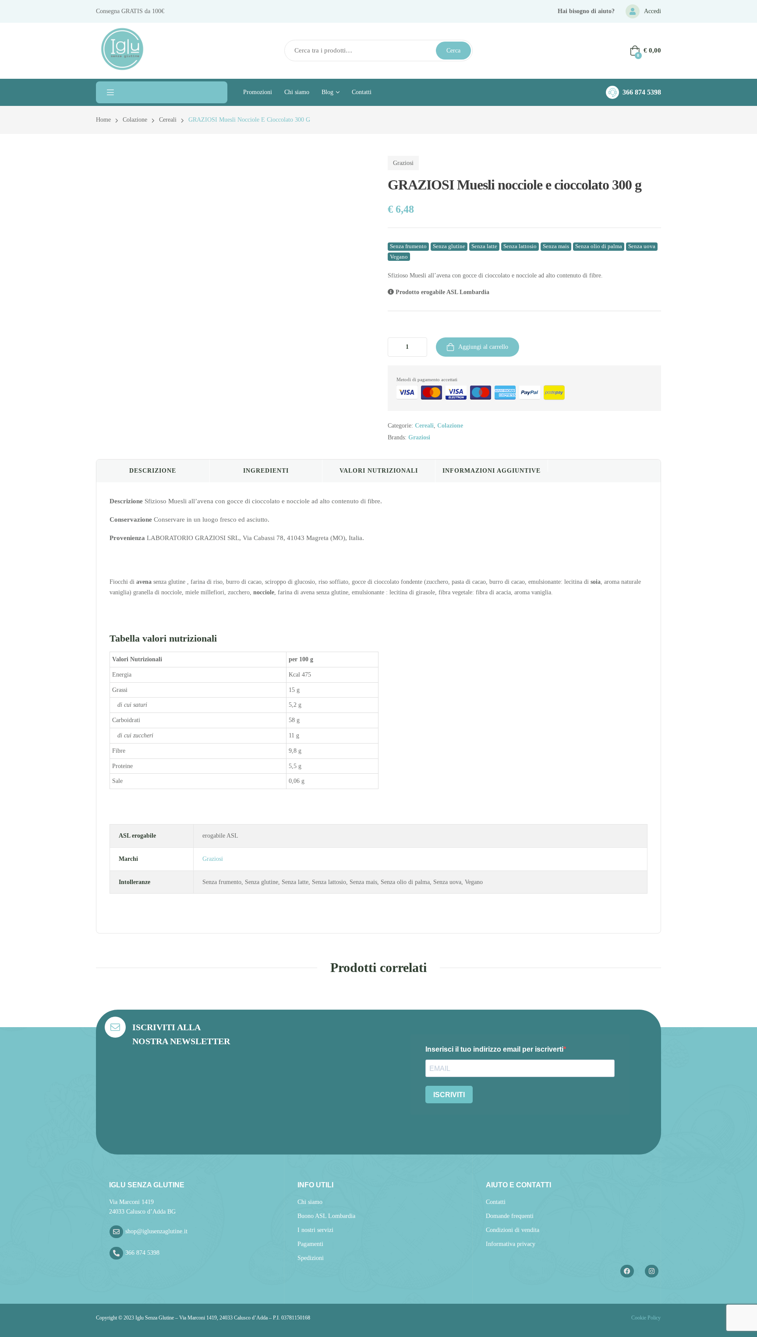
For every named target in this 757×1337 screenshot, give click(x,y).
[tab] (152, 471)
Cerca (453, 50)
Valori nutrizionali (379, 470)
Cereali (168, 119)
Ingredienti (266, 470)
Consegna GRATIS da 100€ (130, 11)
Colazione (135, 119)
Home (103, 119)
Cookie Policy (645, 1318)
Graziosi (403, 163)
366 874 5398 (642, 92)
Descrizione (152, 470)
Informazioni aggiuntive (491, 470)
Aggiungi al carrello (483, 347)
